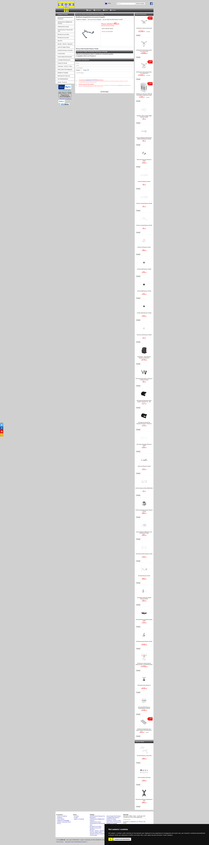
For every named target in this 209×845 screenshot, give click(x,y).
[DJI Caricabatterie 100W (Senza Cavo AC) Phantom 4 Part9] (144, 530)
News (106, 10)
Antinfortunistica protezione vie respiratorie (65, 18)
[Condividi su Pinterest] (1, 431)
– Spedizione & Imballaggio (62, 820)
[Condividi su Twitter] (1, 425)
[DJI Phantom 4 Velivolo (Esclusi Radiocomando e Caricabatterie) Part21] (144, 662)
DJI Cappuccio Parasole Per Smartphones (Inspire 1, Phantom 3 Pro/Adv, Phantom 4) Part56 (144, 423)
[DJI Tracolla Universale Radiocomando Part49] (144, 618)
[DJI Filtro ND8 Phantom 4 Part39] (144, 289)
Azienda (78, 70)
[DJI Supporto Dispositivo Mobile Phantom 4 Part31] (144, 596)
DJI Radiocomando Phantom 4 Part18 (144, 641)
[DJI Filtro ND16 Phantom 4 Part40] (144, 311)
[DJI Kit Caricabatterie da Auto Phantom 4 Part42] (144, 508)
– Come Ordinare (60, 819)
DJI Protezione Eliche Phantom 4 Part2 (144, 553)
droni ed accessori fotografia (94, 19)
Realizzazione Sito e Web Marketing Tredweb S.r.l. (76, 841)
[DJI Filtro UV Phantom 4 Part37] (144, 245)
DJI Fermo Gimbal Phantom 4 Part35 (144, 203)
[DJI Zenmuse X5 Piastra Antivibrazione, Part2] (144, 798)
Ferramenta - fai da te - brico (65, 66)
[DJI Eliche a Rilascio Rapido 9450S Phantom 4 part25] (144, 114)
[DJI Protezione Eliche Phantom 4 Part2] (144, 552)
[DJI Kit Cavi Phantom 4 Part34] (144, 464)
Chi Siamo (98, 10)
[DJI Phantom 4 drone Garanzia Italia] (144, 26)
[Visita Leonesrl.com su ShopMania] (64, 105)
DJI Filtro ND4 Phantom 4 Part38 (144, 269)
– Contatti (75, 817)
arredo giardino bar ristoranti (65, 56)
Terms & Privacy (59, 841)
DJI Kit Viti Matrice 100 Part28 (144, 777)
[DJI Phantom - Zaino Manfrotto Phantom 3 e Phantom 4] (144, 355)
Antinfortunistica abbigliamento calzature (65, 22)
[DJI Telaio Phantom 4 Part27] (144, 574)
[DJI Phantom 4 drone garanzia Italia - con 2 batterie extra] (144, 70)
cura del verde (61, 53)
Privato (84, 70)
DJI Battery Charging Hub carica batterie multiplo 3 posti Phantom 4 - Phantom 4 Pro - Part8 (144, 730)
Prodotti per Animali (62, 63)
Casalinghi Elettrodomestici (64, 60)
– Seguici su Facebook (78, 819)
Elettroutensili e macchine (64, 75)
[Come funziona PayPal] (64, 88)
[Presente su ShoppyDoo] (61, 101)
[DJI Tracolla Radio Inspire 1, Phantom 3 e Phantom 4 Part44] (144, 377)
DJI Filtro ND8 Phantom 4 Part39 (144, 291)
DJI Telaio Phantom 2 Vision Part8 (144, 755)
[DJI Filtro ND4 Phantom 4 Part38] (144, 267)
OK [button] (110, 839)
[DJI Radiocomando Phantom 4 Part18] (144, 640)
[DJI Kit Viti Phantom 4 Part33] (144, 180)
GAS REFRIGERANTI (63, 79)
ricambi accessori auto (63, 37)
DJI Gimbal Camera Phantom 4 (144, 685)
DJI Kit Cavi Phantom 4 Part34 (144, 466)
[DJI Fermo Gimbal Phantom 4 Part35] (144, 202)
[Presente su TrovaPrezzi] (64, 99)
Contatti (114, 10)
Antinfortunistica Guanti (63, 26)
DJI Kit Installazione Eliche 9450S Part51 (144, 488)
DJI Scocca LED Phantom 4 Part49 (144, 334)
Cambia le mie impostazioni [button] (122, 839)
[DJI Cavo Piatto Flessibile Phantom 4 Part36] (88, 45)
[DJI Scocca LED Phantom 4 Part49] (144, 333)
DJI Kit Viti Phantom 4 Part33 (144, 181)
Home (89, 10)
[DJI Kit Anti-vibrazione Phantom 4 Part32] (144, 158)
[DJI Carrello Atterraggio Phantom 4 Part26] (144, 443)
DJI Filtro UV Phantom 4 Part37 (144, 247)
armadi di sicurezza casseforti (65, 50)
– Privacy (58, 823)
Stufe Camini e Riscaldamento (65, 69)
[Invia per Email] (1, 434)
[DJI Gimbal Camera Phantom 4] (144, 683)
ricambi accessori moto (63, 34)
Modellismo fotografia (63, 72)
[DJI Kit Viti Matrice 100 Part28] (144, 776)
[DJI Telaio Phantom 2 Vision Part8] (144, 754)
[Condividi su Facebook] (1, 428)
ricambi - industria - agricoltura (65, 44)
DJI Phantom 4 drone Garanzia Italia (144, 28)
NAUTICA (60, 40)
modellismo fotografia (81, 19)
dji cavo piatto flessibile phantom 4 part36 (113, 19)
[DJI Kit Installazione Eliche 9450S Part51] (144, 486)
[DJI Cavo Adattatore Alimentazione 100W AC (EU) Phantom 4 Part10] (144, 136)
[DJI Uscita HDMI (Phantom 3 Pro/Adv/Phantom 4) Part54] (144, 705)
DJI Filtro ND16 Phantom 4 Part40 (144, 312)
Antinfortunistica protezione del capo (65, 30)
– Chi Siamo (76, 816)
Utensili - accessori (62, 82)
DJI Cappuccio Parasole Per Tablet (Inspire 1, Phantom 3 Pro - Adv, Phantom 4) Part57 (144, 401)
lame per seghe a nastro (64, 47)
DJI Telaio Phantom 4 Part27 (144, 575)
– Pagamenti (59, 817)
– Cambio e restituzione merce (63, 822)
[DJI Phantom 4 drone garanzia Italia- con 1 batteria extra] (144, 48)
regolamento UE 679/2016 (91, 80)
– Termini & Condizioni (61, 816)
